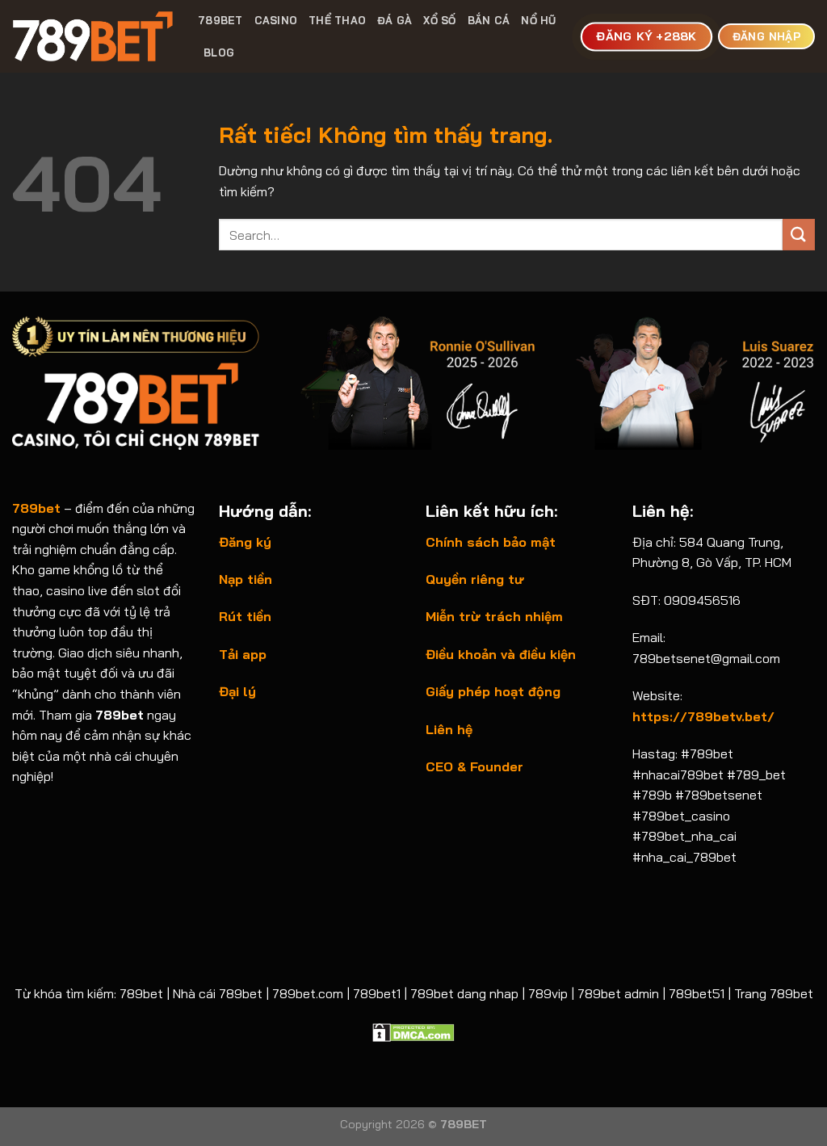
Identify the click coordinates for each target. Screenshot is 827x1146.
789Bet (220, 20)
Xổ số (439, 20)
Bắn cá (489, 20)
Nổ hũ (538, 20)
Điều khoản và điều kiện (501, 654)
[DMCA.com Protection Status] (413, 1031)
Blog (219, 52)
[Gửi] (799, 234)
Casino (276, 20)
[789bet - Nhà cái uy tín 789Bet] (93, 36)
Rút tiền (245, 616)
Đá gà (394, 20)
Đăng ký (245, 542)
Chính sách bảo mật (491, 542)
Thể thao (337, 20)
